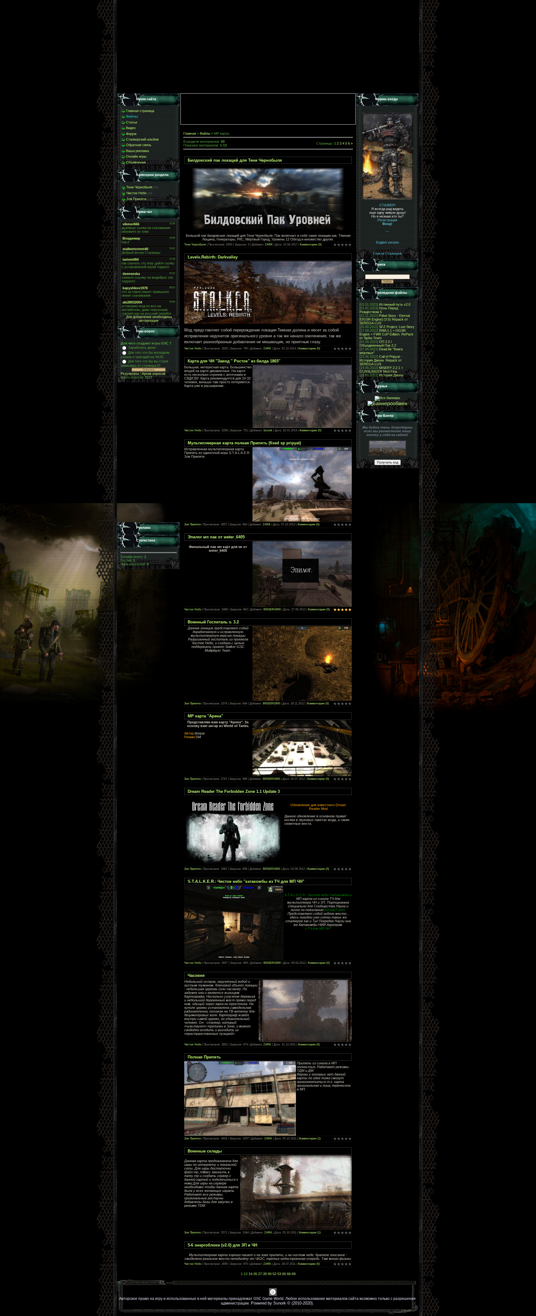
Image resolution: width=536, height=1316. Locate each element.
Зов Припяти (136, 199)
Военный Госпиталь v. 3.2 (213, 622)
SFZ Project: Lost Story (396, 327)
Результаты (130, 373)
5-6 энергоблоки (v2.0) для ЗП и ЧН (222, 1245)
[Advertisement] (149, 452)
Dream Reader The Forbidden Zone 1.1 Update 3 (234, 791)
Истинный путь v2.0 (394, 304)
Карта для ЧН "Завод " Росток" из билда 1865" (234, 361)
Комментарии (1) (310, 1138)
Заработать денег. (142, 347)
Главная (189, 133)
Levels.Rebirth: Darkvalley (213, 257)
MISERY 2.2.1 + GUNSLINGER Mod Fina (381, 369)
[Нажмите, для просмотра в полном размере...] (268, 322)
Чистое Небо (136, 193)
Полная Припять (204, 1057)
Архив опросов (153, 373)
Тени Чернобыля (139, 187)
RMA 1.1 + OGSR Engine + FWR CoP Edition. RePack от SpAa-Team (386, 334)
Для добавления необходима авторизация (149, 318)
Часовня (196, 975)
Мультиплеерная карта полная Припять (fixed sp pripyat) (244, 443)
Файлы (205, 133)
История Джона (391, 375)
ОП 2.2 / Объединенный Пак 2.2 (378, 343)
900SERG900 (272, 609)
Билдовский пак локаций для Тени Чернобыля (235, 160)
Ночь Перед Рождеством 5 (379, 310)
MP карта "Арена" (205, 716)
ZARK (269, 244)
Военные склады (205, 1151)
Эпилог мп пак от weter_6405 (216, 537)
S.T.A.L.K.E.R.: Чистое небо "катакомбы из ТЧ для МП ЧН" (246, 881)
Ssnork (267, 430)
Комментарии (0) (311, 244)
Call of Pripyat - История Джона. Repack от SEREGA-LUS (381, 360)
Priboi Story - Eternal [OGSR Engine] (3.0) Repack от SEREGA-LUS (385, 319)
